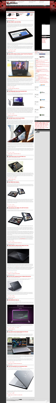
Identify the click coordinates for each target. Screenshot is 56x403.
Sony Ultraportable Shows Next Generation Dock (17, 91)
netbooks (36, 128)
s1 (19, 153)
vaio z (18, 88)
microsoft (36, 127)
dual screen (16, 242)
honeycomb (19, 242)
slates (16, 153)
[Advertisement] (28, 9)
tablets (18, 153)
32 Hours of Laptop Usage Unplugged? (44, 81)
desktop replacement (18, 363)
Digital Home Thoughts (21, 1)
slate (36, 123)
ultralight (17, 88)
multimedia (15, 363)
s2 (20, 153)
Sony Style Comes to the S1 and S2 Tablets (16, 118)
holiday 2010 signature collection (16, 273)
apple (43, 124)
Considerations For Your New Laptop (42, 74)
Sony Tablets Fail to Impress (13, 182)
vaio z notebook (15, 115)
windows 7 (43, 127)
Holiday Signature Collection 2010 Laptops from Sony (18, 245)
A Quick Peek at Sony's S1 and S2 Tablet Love (17, 156)
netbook (41, 127)
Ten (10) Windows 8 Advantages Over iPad (44, 82)
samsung (40, 123)
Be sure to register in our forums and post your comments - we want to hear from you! (28, 0)
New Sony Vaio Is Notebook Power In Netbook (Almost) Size (19, 276)
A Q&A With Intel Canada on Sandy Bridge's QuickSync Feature (42, 62)
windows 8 (43, 128)
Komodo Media (14, 400)
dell (47, 123)
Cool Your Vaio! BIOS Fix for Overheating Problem (17, 366)
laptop (36, 124)
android (14, 242)
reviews (10, 88)
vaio (12, 273)
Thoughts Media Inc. (12, 399)
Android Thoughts (42, 1)
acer (38, 127)
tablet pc (44, 123)
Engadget (18, 327)
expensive (14, 88)
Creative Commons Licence (31, 399)
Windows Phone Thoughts (32, 1)
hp (37, 123)
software (11, 153)
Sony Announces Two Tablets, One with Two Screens (18, 207)
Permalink (15, 49)
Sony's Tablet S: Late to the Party (14, 21)
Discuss (10, 49)
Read (7, 49)
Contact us (43, 36)
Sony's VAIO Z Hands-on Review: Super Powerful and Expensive (20, 53)
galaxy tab (41, 128)
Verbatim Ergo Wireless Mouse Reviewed (40, 61)
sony (8, 88)
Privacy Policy (16, 399)
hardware (9, 115)
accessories (46, 127)
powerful (12, 88)
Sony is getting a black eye (22, 238)
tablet (12, 242)
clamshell (15, 153)
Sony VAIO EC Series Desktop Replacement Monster (18, 331)
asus (38, 124)
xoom (38, 128)
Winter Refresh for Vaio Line (13, 299)
